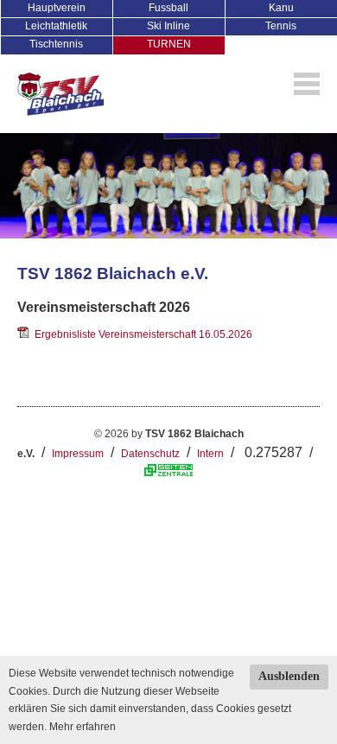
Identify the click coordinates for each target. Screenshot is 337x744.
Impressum (78, 454)
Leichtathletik (56, 26)
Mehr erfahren (82, 727)
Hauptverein (57, 8)
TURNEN (169, 44)
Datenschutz (150, 454)
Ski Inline (168, 26)
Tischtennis (56, 44)
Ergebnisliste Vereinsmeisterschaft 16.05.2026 (140, 334)
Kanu (281, 8)
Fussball (168, 8)
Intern (210, 454)
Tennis (280, 26)
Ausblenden (289, 676)
